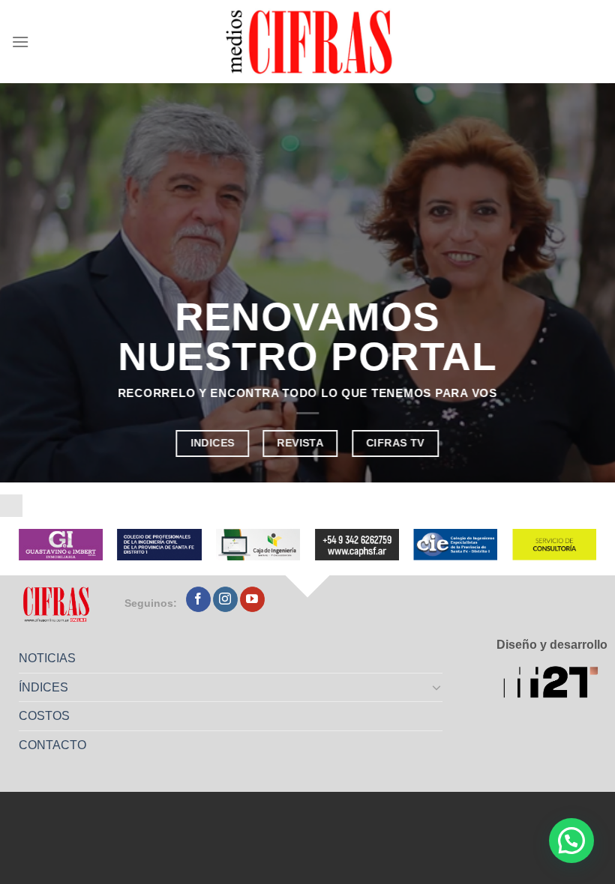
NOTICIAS (47, 658)
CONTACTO (52, 745)
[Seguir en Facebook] (198, 599)
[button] (571, 840)
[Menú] (20, 41)
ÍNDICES (43, 687)
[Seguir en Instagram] (225, 599)
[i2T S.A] (555, 683)
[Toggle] (437, 687)
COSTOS (44, 715)
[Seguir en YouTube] (252, 599)
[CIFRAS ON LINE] (310, 41)
